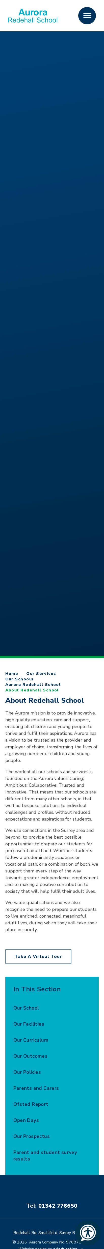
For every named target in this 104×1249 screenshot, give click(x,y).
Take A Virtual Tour (38, 956)
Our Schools (19, 679)
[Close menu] (87, 16)
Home (11, 673)
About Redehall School (32, 690)
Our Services (41, 673)
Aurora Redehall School (33, 684)
